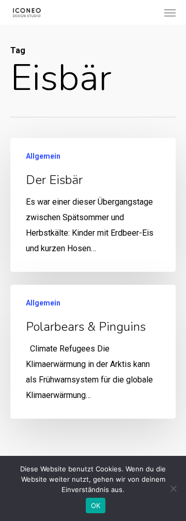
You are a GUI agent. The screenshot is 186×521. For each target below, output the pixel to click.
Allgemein (43, 156)
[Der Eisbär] (93, 205)
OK (96, 505)
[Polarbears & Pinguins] (93, 352)
